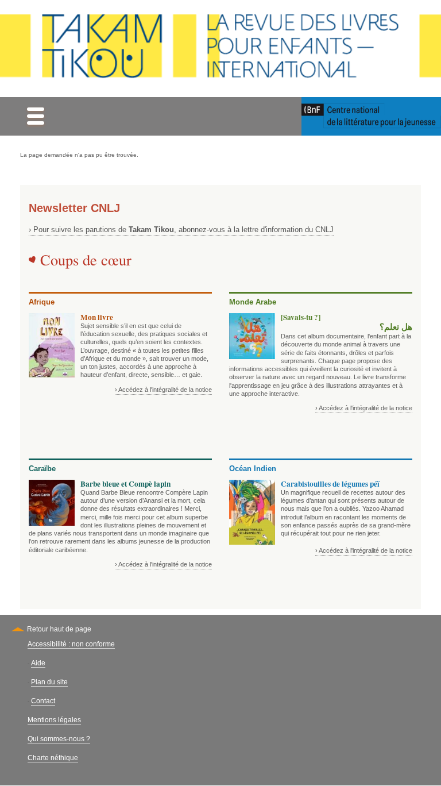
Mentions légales (54, 720)
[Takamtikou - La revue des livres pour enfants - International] (220, 48)
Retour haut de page (59, 629)
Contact (43, 701)
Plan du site (49, 682)
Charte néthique (53, 758)
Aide (38, 663)
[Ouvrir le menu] (35, 116)
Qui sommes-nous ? (59, 739)
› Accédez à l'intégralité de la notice (163, 389)
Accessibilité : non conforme (71, 644)
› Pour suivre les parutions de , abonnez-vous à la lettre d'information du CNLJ (181, 229)
